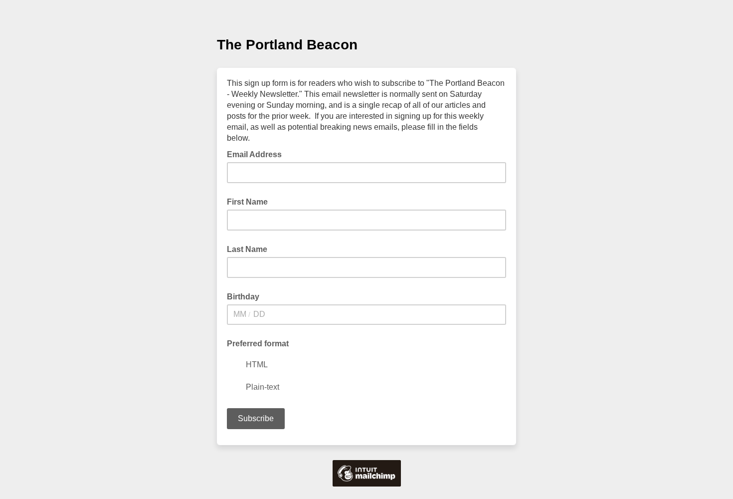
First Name (247, 202)
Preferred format (258, 343)
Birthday (243, 296)
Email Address (257, 153)
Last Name (247, 249)
